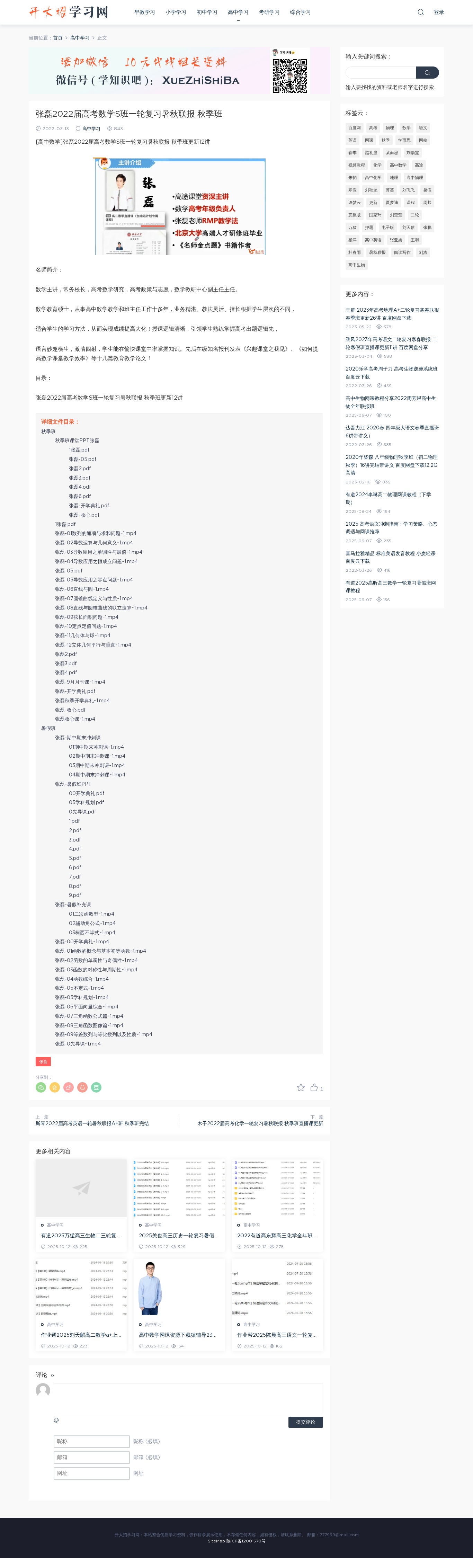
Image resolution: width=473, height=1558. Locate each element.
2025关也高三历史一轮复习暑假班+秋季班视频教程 (179, 1236)
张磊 (43, 1062)
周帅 (427, 203)
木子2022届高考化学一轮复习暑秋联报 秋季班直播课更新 (260, 1123)
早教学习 (144, 12)
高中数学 (398, 165)
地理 (394, 178)
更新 (373, 203)
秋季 (386, 140)
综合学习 (300, 12)
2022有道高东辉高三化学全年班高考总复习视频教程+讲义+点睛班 (277, 1236)
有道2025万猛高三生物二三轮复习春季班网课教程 (81, 1236)
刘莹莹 (396, 215)
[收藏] (301, 1087)
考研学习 (269, 12)
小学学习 (176, 12)
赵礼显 (371, 153)
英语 (352, 140)
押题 (369, 227)
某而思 (392, 153)
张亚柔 (396, 240)
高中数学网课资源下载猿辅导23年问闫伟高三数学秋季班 (178, 1336)
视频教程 (356, 165)
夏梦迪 (392, 203)
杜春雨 (354, 252)
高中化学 (373, 178)
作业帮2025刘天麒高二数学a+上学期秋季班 (79, 1336)
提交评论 (305, 1422)
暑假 (427, 190)
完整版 (354, 215)
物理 (390, 128)
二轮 (415, 215)
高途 (419, 165)
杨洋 (352, 240)
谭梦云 (354, 203)
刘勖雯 (413, 153)
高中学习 (238, 12)
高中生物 (356, 265)
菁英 (390, 190)
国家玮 (375, 215)
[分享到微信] (41, 1087)
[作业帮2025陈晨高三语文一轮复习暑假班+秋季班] (277, 1287)
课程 (411, 203)
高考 (373, 128)
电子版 (388, 227)
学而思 (404, 140)
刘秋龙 (371, 190)
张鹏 (427, 227)
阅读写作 (402, 252)
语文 (423, 128)
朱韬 (352, 178)
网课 (369, 140)
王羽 (415, 240)
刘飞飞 (408, 190)
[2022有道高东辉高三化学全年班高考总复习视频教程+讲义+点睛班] (277, 1188)
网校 (423, 140)
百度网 (354, 128)
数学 (406, 128)
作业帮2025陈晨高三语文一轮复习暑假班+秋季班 (277, 1336)
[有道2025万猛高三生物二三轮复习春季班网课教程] (81, 1188)
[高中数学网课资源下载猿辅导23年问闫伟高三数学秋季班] (179, 1287)
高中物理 (415, 178)
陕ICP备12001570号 (246, 1541)
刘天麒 (408, 227)
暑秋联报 (377, 252)
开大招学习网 (68, 12)
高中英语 (373, 240)
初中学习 (207, 12)
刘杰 (423, 252)
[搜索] (420, 12)
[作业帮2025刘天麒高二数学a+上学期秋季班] (81, 1287)
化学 (377, 165)
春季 (352, 153)
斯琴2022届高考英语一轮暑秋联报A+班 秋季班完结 (92, 1123)
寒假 (352, 190)
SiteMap (216, 1541)
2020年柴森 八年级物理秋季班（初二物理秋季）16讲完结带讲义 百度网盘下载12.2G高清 (392, 465)
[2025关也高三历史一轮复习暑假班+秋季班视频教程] (179, 1188)
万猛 (352, 227)
